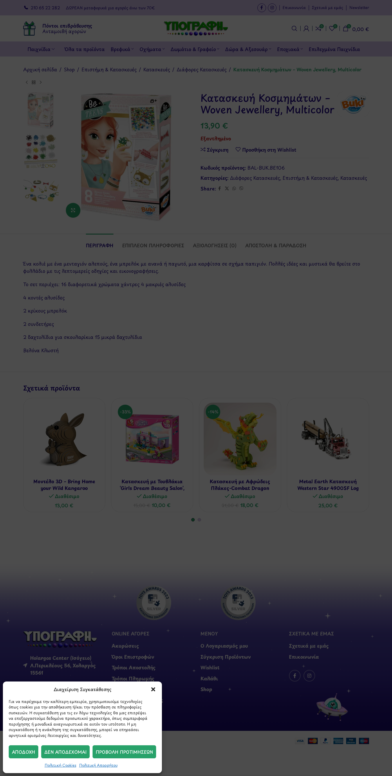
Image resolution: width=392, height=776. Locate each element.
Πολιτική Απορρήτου (98, 765)
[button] (153, 689)
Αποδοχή (23, 751)
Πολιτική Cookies (60, 765)
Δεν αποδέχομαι (65, 751)
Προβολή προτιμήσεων (124, 751)
